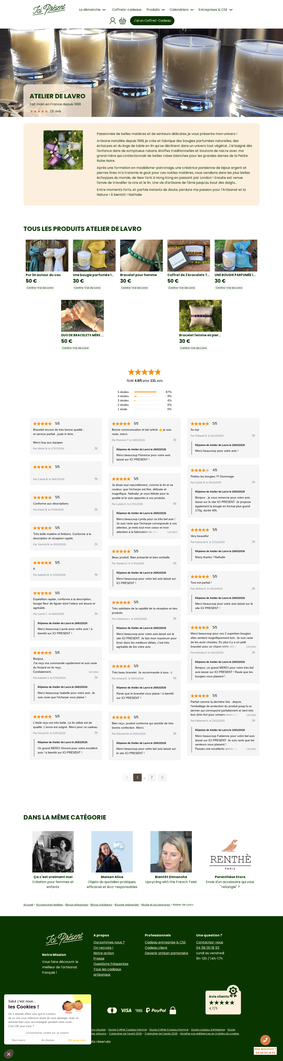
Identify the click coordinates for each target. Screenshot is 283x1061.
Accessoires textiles (49, 905)
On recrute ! (103, 947)
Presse (98, 958)
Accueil (28, 905)
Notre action (103, 953)
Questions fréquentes (110, 963)
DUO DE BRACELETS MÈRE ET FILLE (82, 335)
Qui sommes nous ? (109, 942)
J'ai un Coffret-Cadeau (152, 20)
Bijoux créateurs (102, 905)
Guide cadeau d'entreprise (208, 1029)
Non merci (18, 1040)
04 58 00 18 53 (207, 947)
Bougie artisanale (127, 905)
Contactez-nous (209, 942)
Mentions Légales (95, 1029)
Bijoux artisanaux (76, 905)
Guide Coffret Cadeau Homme (168, 1029)
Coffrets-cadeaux (127, 9)
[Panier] (123, 21)
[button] (9, 1054)
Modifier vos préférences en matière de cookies (209, 1033)
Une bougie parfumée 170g (94, 275)
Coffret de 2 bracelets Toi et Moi (188, 275)
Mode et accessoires (156, 905)
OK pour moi (77, 1040)
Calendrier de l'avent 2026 (125, 1033)
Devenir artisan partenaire (166, 953)
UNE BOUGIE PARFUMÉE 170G (236, 275)
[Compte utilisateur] (113, 21)
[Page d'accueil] (49, 9)
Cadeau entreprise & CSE (165, 942)
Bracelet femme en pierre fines (200, 335)
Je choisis (47, 1040)
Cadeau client (156, 947)
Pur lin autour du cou (43, 275)
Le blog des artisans (93, 1033)
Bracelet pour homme (138, 275)
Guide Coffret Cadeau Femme (127, 1029)
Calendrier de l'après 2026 (161, 1033)
